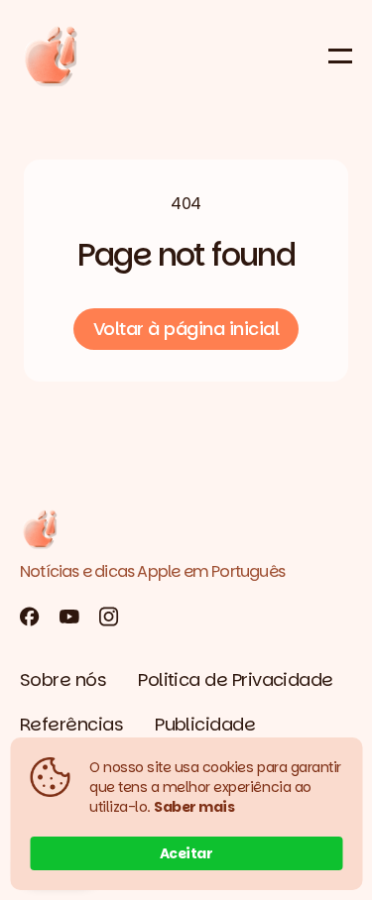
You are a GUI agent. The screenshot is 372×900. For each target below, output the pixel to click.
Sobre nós (63, 679)
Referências (71, 724)
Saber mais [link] (194, 807)
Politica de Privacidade (235, 679)
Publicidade (205, 724)
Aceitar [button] (186, 853)
